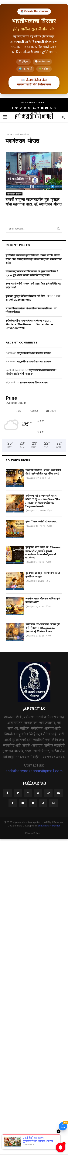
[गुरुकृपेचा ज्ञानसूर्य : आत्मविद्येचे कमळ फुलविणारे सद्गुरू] (15, 581)
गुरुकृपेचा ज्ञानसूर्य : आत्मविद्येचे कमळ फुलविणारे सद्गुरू (43, 574)
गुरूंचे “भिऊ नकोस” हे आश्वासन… (41, 521)
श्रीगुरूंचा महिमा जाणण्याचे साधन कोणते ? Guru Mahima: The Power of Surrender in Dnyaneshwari (29, 324)
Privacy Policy (32, 833)
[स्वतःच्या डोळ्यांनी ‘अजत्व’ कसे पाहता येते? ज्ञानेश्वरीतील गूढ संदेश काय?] (15, 478)
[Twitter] (18, 793)
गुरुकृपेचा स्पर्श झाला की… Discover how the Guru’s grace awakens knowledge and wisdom (43, 552)
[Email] (33, 803)
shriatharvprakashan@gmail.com (34, 771)
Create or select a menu (31, 102)
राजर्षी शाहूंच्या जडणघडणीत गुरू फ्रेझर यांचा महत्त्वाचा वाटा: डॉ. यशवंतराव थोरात (34, 201)
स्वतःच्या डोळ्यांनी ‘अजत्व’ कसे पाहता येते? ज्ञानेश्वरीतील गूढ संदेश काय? (43, 471)
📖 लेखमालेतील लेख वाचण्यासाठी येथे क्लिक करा (34, 82)
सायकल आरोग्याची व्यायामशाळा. (34, 382)
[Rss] (43, 803)
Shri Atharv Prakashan (48, 825)
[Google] (48, 793)
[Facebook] (7, 793)
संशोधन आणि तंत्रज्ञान (14, 194)
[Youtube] (23, 803)
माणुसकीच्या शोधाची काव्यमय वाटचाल (34, 353)
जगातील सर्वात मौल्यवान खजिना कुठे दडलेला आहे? (43, 600)
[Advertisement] (34, 996)
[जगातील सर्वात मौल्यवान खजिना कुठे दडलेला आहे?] (15, 606)
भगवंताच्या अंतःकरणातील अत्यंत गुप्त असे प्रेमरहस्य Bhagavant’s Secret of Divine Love (43, 627)
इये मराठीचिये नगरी (34, 117)
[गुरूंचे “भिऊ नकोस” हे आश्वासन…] (15, 529)
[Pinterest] (38, 793)
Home (9, 134)
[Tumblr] (12, 803)
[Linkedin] (58, 793)
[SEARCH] (58, 229)
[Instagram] (28, 793)
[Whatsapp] (53, 803)
